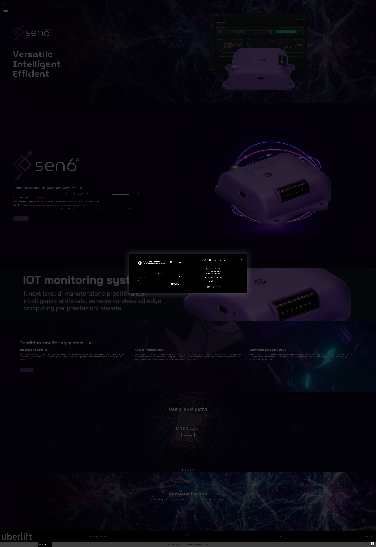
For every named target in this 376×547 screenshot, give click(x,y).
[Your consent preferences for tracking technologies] (372, 543)
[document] (188, 273)
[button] (241, 259)
